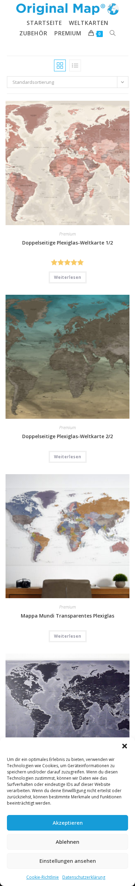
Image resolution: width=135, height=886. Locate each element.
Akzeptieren (68, 822)
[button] (124, 746)
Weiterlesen (67, 277)
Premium (67, 234)
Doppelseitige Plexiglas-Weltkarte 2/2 (67, 436)
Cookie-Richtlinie (42, 877)
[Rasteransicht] (60, 65)
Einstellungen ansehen (67, 860)
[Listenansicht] (75, 65)
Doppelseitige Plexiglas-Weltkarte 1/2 (67, 242)
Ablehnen (67, 841)
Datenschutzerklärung (83, 877)
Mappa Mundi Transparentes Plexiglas (67, 615)
